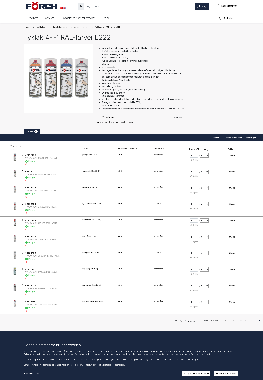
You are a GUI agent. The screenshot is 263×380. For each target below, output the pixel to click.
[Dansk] (61, 7)
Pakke (231, 149)
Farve (85, 148)
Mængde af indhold (127, 148)
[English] (64, 7)
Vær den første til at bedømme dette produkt (115, 122)
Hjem (27, 27)
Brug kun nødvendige (196, 373)
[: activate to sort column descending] (5, 146)
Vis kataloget (108, 117)
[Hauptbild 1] (58, 78)
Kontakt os (228, 18)
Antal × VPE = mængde (199, 149)
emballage (159, 148)
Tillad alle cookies (226, 373)
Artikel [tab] (32, 131)
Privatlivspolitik (32, 373)
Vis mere (177, 117)
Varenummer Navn (16, 148)
